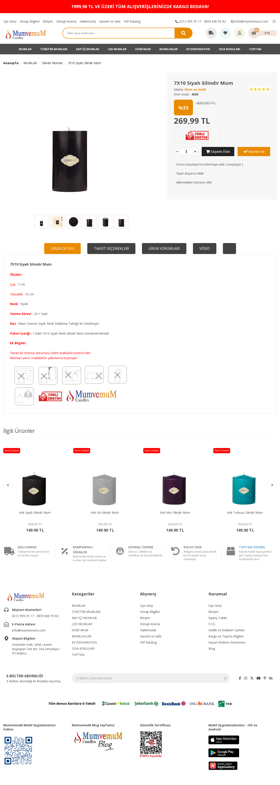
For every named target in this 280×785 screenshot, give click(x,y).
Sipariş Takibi (217, 618)
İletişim (48, 21)
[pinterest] (264, 678)
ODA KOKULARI (229, 49)
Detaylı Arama (66, 21)
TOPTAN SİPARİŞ (252, 547)
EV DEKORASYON (198, 49)
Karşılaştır (234, 164)
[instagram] (274, 21)
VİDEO (205, 248)
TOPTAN (255, 49)
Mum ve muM (195, 89)
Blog (211, 648)
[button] (272, 485)
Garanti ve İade (110, 21)
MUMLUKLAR (168, 49)
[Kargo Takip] (211, 33)
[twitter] (252, 678)
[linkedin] (270, 678)
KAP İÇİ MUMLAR (87, 49)
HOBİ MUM (143, 49)
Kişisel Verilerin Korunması (226, 642)
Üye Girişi (9, 21)
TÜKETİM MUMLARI (53, 49)
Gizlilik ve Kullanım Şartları (226, 630)
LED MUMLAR (117, 49)
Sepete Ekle (220, 151)
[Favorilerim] (225, 33)
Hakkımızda (88, 21)
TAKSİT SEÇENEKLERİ (111, 248)
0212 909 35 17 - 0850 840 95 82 (202, 21)
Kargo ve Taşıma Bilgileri (225, 636)
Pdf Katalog (132, 21)
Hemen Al (256, 151)
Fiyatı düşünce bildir (190, 173)
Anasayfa (10, 63)
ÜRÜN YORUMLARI (164, 248)
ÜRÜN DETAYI (62, 248)
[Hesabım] (239, 33)
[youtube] (259, 678)
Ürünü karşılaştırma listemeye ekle (200, 164)
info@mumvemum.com (251, 21)
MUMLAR (25, 49)
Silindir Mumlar (52, 63)
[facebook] (240, 678)
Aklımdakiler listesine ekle (194, 182)
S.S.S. (212, 624)
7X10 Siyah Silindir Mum (84, 63)
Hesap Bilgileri (30, 21)
